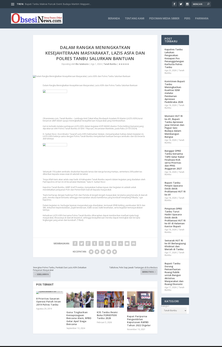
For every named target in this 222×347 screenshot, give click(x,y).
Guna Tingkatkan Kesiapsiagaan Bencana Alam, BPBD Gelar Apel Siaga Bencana (78, 318)
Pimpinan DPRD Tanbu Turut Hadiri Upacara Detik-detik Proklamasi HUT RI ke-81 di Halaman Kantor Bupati (175, 217)
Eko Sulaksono (82, 64)
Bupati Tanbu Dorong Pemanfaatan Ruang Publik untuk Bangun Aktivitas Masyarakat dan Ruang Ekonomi (174, 274)
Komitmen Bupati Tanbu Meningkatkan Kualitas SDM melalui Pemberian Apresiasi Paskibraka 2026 (175, 92)
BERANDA (114, 18)
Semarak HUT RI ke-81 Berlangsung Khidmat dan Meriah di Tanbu (175, 245)
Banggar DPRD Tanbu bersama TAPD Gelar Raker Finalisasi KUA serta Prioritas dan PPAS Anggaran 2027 (174, 159)
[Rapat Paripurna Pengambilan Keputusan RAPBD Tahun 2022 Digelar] (140, 301)
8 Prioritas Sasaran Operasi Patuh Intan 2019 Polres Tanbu (48, 301)
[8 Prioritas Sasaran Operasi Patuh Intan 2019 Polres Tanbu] (49, 292)
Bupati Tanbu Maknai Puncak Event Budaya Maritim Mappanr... (58, 4)
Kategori (165, 306)
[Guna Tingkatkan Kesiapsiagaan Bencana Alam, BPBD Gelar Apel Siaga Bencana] (79, 299)
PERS (187, 18)
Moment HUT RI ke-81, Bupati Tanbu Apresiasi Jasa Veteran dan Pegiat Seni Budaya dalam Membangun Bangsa (174, 126)
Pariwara (202, 18)
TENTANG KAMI (134, 18)
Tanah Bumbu (110, 64)
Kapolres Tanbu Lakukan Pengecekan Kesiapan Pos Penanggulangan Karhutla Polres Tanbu (174, 58)
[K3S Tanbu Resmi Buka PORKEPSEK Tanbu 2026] (110, 299)
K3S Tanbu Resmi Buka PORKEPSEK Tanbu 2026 (107, 315)
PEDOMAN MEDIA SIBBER (164, 18)
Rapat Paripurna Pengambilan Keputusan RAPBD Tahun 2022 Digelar (139, 321)
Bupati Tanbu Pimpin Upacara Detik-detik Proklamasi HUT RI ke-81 (175, 188)
